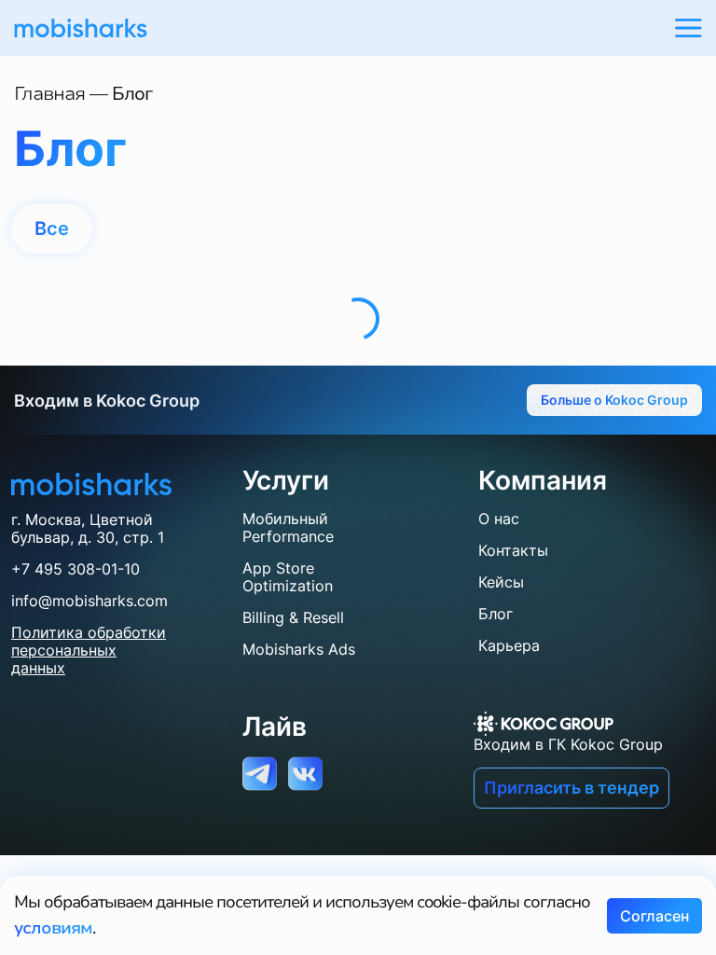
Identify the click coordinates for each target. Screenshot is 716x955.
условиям (53, 928)
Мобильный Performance (288, 527)
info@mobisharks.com (89, 601)
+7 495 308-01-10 (75, 569)
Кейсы (501, 582)
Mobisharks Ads (298, 649)
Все (51, 228)
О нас (498, 518)
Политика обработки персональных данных (88, 650)
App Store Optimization (287, 577)
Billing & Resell (293, 617)
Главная (49, 93)
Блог (495, 613)
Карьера (509, 645)
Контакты (513, 550)
